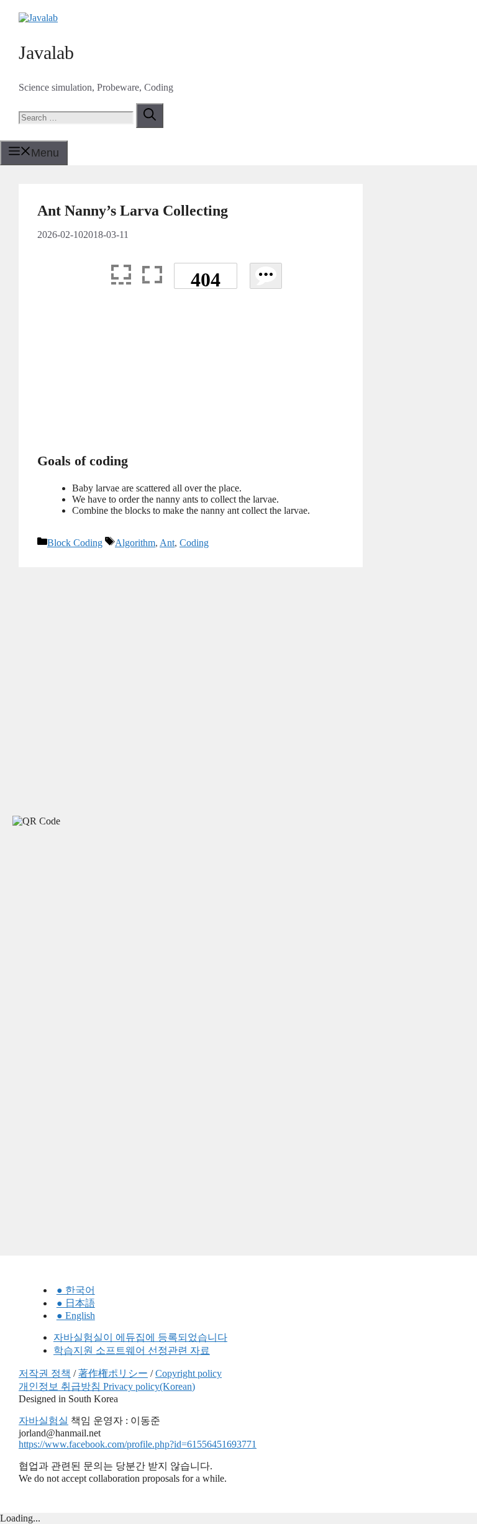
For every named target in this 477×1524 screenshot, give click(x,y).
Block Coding (74, 542)
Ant (167, 542)
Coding (194, 542)
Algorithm (135, 542)
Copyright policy (188, 1373)
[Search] (149, 115)
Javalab (46, 52)
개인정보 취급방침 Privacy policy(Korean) (107, 1386)
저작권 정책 (45, 1373)
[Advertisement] (190, 376)
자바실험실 (43, 1420)
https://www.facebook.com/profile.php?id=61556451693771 (138, 1444)
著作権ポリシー (113, 1373)
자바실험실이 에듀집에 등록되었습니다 (140, 1337)
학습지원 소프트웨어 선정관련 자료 (131, 1350)
